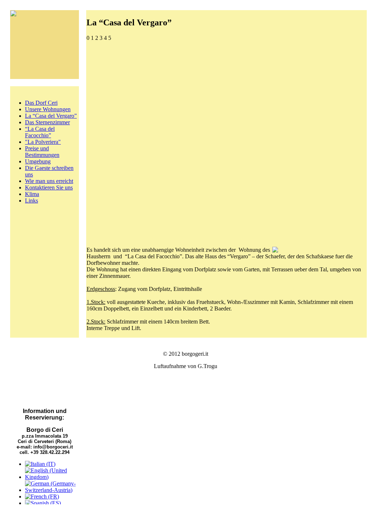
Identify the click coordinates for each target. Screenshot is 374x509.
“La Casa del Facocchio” (40, 132)
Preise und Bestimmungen (42, 151)
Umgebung (38, 161)
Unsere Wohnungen (48, 109)
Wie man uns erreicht (49, 181)
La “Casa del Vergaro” (51, 116)
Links (31, 200)
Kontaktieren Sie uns (49, 187)
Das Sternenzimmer (47, 122)
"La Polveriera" (43, 142)
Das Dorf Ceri (41, 103)
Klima (32, 194)
